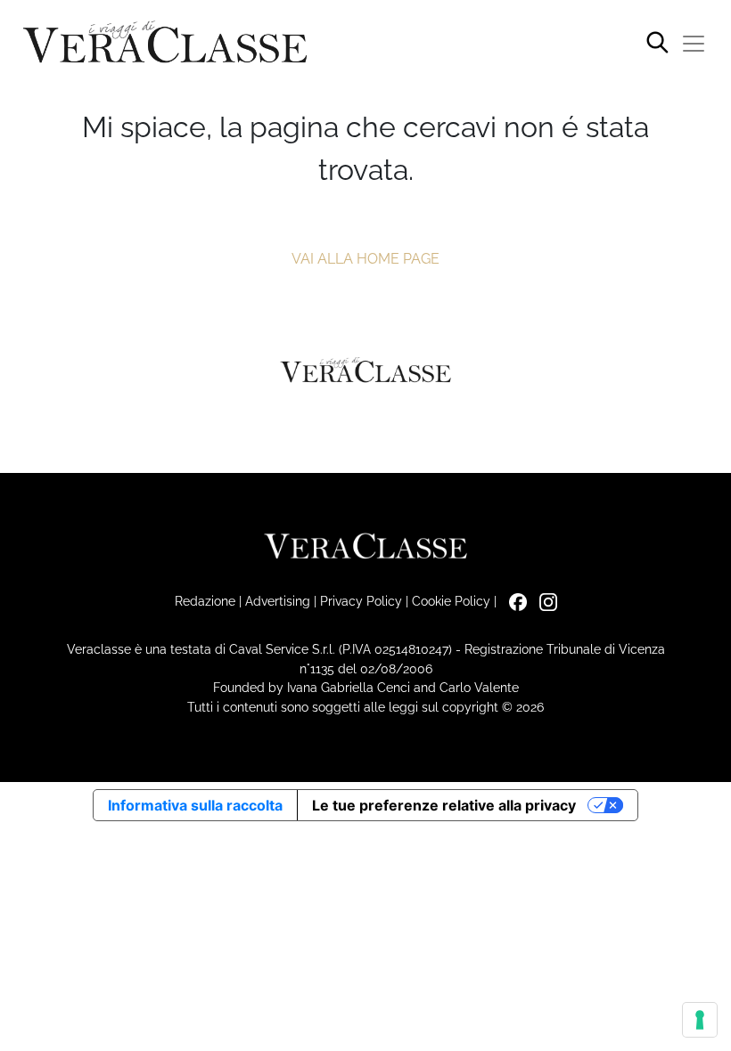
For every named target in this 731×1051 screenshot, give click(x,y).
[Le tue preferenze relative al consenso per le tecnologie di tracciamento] (700, 1020)
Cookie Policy (451, 600)
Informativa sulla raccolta (195, 805)
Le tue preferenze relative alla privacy (444, 805)
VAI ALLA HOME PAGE (365, 258)
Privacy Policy (361, 600)
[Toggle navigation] (693, 44)
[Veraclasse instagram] (543, 600)
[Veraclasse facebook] (513, 600)
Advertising (277, 600)
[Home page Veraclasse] (165, 43)
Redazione (205, 600)
